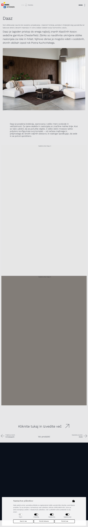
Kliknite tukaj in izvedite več (40, 426)
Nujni (20, 517)
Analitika (36, 517)
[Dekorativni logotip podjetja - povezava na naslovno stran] (7, 5)
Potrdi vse (64, 521)
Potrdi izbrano (44, 521)
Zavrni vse (23, 521)
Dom (22, 5)
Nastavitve (51, 517)
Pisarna (30, 5)
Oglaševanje (67, 517)
